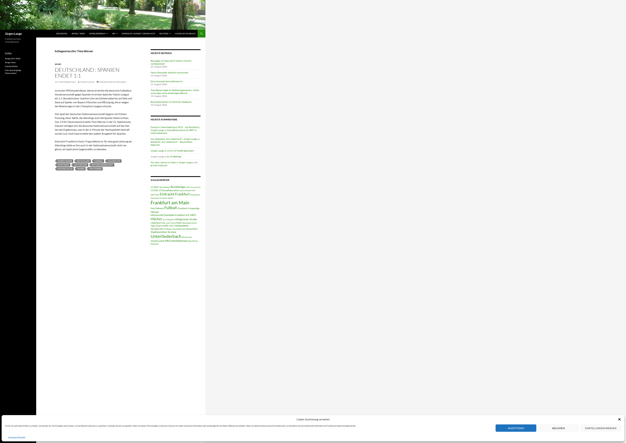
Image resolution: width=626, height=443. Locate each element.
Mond (173, 223)
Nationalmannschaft (102, 165)
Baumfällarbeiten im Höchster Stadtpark (171, 101)
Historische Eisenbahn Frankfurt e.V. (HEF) (173, 215)
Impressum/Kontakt (16, 437)
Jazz (164, 219)
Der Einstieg (61, 33)
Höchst (156, 219)
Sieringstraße (157, 229)
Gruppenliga (194, 208)
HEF (113, 33)
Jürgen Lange (13, 33)
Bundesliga (178, 187)
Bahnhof (167, 187)
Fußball (98, 161)
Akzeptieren (516, 428)
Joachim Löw (113, 161)
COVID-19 (156, 190)
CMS (187, 187)
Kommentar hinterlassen (112, 82)
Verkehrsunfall (157, 241)
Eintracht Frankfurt (175, 194)
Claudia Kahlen (11, 66)
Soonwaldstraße (178, 229)
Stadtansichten (159, 232)
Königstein (170, 219)
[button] (619, 419)
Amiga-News (10, 62)
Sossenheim (192, 229)
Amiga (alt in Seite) (12, 58)
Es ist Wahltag (174, 156)
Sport (58, 64)
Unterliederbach (97, 33)
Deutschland (83, 161)
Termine (171, 231)
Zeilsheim (155, 244)
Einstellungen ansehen (600, 428)
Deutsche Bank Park (187, 190)
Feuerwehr (155, 198)
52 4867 (155, 187)
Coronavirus (195, 187)
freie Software (157, 208)
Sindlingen (168, 229)
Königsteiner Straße (186, 219)
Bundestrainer (65, 161)
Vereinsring (187, 237)
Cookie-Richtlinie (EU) (185, 33)
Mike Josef (165, 223)
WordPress (193, 241)
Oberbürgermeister (189, 223)
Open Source (157, 225)
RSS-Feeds (163, 33)
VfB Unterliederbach (176, 240)
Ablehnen (558, 428)
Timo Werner (95, 169)
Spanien (80, 169)
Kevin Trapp (63, 165)
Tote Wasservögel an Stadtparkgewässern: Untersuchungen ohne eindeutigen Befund (175, 91)
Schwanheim (182, 225)
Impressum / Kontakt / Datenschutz (138, 33)
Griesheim (182, 208)
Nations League (65, 169)
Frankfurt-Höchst (166, 198)
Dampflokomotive (170, 190)
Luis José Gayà (80, 165)
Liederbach (156, 223)
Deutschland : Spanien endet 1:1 (87, 72)
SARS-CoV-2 (169, 225)
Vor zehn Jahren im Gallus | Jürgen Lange (171, 162)
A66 (161, 187)
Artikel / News (78, 33)
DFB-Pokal (155, 195)
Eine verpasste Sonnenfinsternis (167, 81)
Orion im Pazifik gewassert (180, 150)
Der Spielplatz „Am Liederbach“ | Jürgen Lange (174, 138)
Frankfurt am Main (170, 202)
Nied (178, 223)
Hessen (155, 211)
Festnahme (195, 194)
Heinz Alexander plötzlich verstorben (169, 72)
